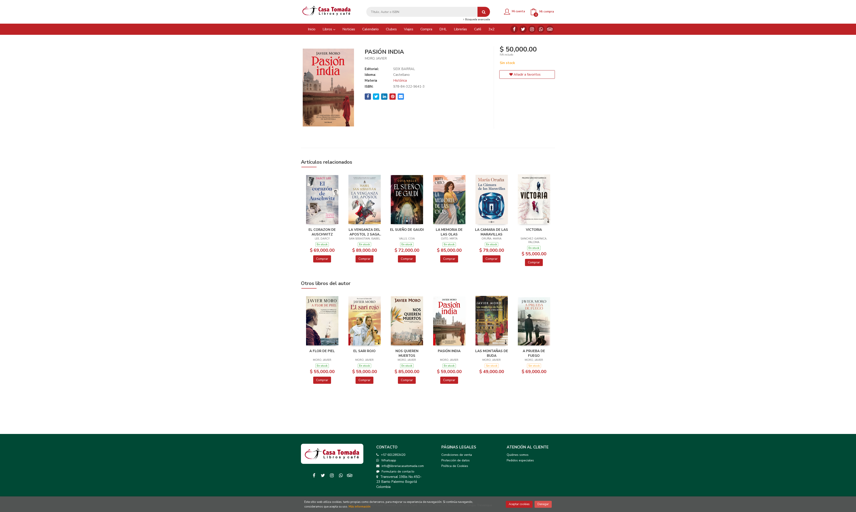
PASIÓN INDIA (449, 351)
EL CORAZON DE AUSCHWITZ (322, 231)
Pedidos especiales (520, 460)
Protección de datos (455, 460)
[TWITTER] (523, 29)
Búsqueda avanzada (477, 19)
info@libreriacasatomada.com (403, 466)
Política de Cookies (454, 466)
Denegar (543, 504)
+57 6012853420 (393, 455)
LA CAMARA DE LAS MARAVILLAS (491, 231)
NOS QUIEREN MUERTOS (406, 353)
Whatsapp (388, 460)
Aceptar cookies (519, 504)
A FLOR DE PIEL (322, 351)
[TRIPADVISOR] (550, 29)
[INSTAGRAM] (532, 29)
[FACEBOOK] (514, 29)
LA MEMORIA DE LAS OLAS (449, 231)
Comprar (322, 259)
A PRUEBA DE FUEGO (534, 353)
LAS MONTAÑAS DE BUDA (491, 353)
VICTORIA (534, 229)
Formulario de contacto (398, 471)
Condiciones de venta (456, 455)
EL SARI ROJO (364, 351)
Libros (328, 29)
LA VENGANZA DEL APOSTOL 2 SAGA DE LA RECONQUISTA (364, 231)
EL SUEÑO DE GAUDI (407, 229)
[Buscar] (483, 12)
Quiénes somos (518, 455)
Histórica (400, 80)
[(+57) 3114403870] (541, 29)
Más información (359, 507)
